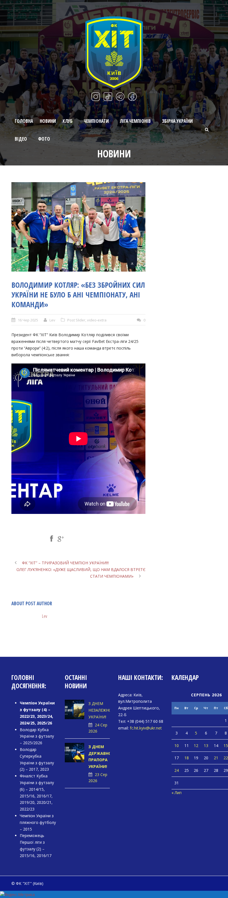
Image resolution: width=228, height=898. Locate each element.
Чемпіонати (96, 121)
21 (216, 757)
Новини (48, 121)
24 (176, 770)
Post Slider (76, 320)
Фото (44, 139)
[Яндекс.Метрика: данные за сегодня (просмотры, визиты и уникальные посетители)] (17, 894)
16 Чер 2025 (28, 320)
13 (206, 745)
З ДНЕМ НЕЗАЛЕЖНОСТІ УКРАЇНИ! (103, 710)
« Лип (177, 792)
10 (176, 745)
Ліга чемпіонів (135, 121)
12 (196, 745)
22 (226, 757)
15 (226, 745)
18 (186, 757)
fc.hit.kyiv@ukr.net (146, 728)
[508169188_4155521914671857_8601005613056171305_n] (78, 227)
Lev (52, 320)
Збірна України (177, 121)
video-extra (96, 320)
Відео (21, 139)
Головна (24, 121)
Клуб (68, 121)
